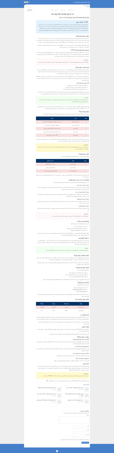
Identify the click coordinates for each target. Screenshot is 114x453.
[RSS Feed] (29, 2)
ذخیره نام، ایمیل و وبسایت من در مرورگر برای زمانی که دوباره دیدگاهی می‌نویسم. (74, 439)
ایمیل (88, 430)
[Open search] (25, 2)
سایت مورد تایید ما (86, 5)
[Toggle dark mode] (27, 2)
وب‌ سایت (87, 434)
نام (88, 425)
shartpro (88, 6)
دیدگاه (87, 415)
